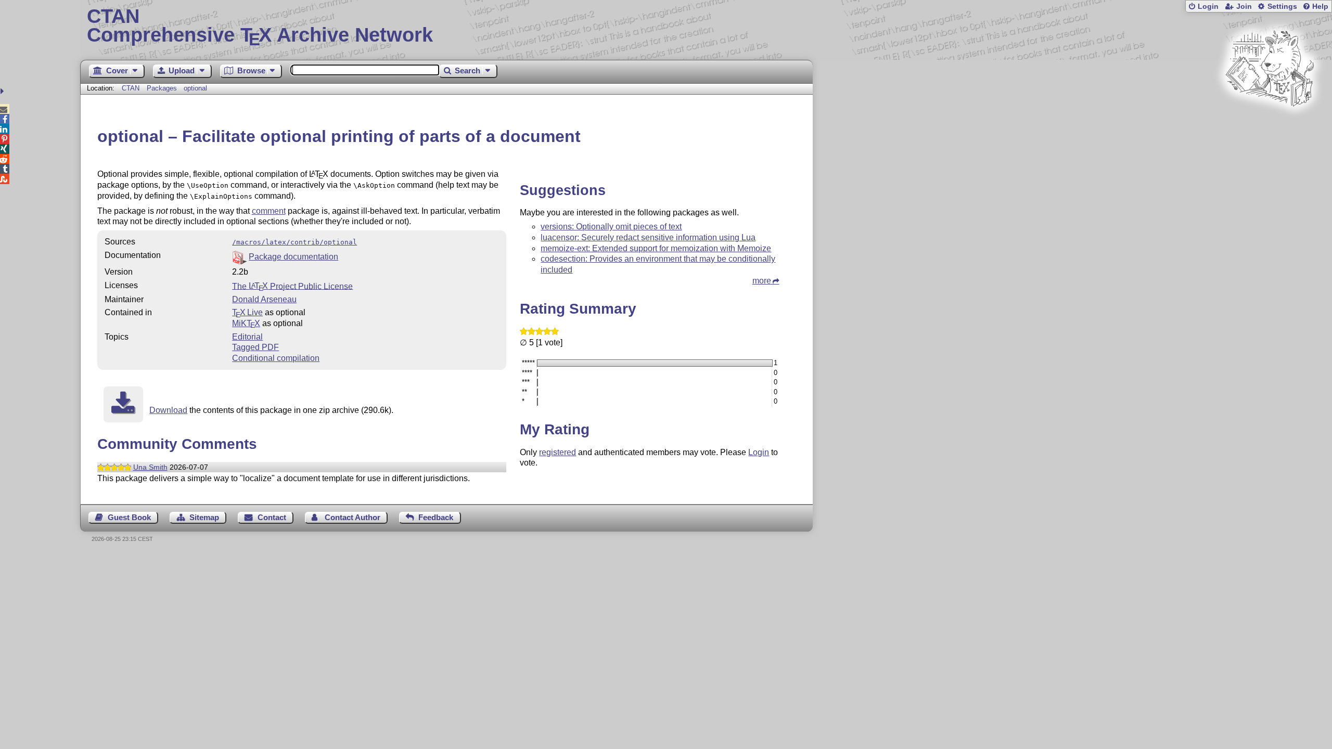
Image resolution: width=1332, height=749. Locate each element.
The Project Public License (292, 285)
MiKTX (246, 323)
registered (557, 452)
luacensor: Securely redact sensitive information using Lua (648, 237)
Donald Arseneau (264, 299)
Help (1320, 6)
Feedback (435, 517)
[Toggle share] (3, 91)
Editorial (247, 336)
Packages (163, 88)
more (761, 280)
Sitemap (204, 517)
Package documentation (293, 256)
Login (1208, 6)
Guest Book (129, 517)
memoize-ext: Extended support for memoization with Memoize (656, 248)
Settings (1282, 6)
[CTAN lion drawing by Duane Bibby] (1269, 126)
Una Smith (150, 467)
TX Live (247, 312)
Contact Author (352, 517)
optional (195, 88)
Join (1244, 6)
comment (269, 210)
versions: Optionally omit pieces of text (611, 226)
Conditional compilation (275, 358)
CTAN (130, 88)
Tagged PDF (255, 347)
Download (168, 410)
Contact (272, 517)
